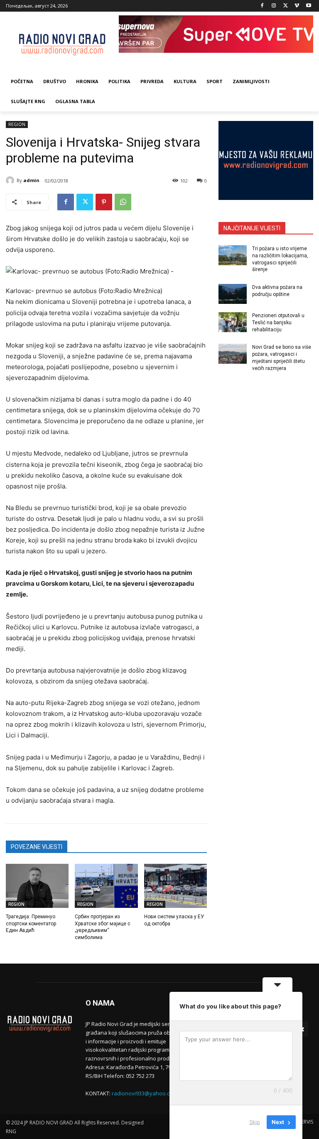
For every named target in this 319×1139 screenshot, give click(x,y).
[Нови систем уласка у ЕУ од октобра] (175, 886)
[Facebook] (262, 6)
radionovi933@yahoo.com (144, 1093)
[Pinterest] (104, 202)
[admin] (11, 180)
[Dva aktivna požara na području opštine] (232, 294)
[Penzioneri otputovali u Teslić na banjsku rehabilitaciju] (232, 322)
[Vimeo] (297, 6)
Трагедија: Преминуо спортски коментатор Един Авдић (31, 924)
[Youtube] (308, 6)
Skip (254, 1122)
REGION (16, 124)
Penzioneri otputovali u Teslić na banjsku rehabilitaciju (278, 323)
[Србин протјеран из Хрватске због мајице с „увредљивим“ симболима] (106, 886)
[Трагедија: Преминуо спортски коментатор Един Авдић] (37, 886)
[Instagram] (274, 6)
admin (31, 180)
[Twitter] (285, 6)
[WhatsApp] (123, 202)
